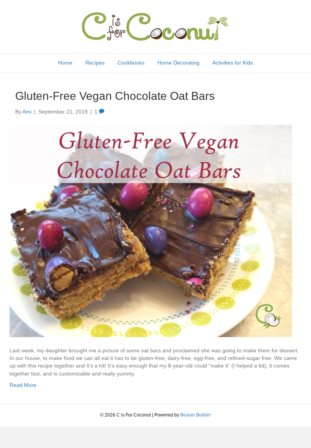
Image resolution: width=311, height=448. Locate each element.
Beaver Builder (195, 415)
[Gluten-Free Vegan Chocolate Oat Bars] (150, 230)
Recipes (95, 63)
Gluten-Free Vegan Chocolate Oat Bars (115, 96)
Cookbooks (131, 63)
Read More (22, 385)
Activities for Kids (232, 63)
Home (65, 63)
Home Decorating (178, 63)
